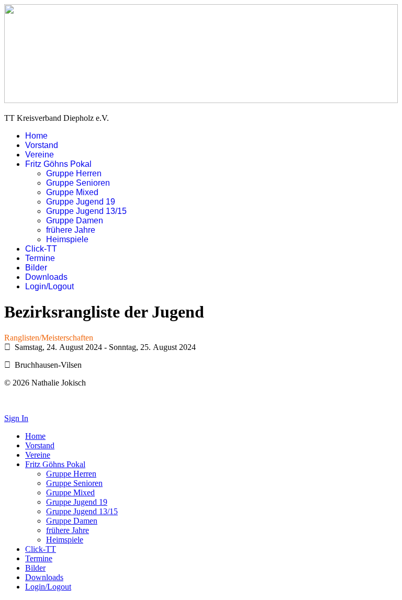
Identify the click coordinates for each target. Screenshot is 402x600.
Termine (40, 258)
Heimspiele (67, 239)
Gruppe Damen (74, 220)
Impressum (22, 400)
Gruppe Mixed (72, 192)
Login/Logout (49, 286)
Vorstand (41, 145)
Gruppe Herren (74, 173)
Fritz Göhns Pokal (58, 164)
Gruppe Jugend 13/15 (86, 211)
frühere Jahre (70, 229)
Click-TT (41, 248)
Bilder (36, 267)
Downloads (46, 277)
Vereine (39, 154)
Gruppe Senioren (78, 182)
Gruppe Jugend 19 (80, 201)
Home (36, 135)
